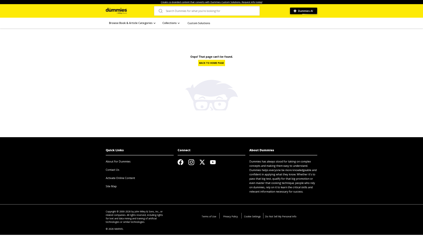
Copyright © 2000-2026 (118, 211)
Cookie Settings (252, 216)
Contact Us (112, 170)
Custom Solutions (199, 23)
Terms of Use (209, 216)
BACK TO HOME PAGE (211, 62)
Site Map (111, 186)
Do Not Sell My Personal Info (280, 216)
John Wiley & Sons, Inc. (147, 211)
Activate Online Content (120, 178)
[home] (116, 11)
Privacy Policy (230, 216)
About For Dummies (118, 161)
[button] (132, 23)
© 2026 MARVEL (114, 228)
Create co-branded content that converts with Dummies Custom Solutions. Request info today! (211, 2)
